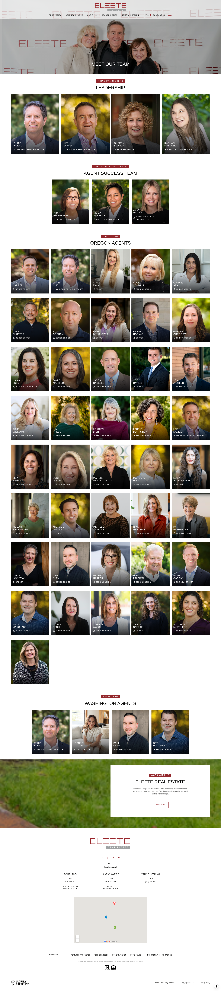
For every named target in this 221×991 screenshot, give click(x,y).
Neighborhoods (74, 15)
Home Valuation (130, 15)
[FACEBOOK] (102, 857)
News (146, 15)
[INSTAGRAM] (107, 857)
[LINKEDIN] (113, 857)
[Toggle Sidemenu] (169, 15)
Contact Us (159, 15)
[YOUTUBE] (118, 857)
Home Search (136, 955)
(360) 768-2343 (151, 882)
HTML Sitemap (152, 955)
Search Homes (109, 15)
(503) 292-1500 (70, 882)
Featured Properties (80, 955)
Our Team (92, 15)
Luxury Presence (169, 983)
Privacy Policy (205, 983)
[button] (160, 805)
